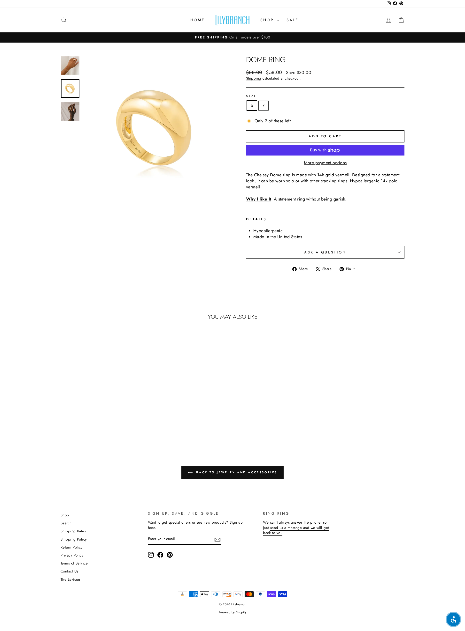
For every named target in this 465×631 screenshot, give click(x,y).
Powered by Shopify (232, 612)
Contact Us (69, 571)
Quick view (101, 408)
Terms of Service (74, 563)
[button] (453, 619)
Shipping (253, 78)
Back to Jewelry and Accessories (235, 472)
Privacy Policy (72, 555)
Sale (292, 20)
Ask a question (325, 252)
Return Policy (72, 547)
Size (251, 96)
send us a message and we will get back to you (296, 530)
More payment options (325, 163)
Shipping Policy (74, 539)
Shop (268, 20)
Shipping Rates (73, 531)
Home (197, 20)
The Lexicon (70, 579)
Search (66, 523)
